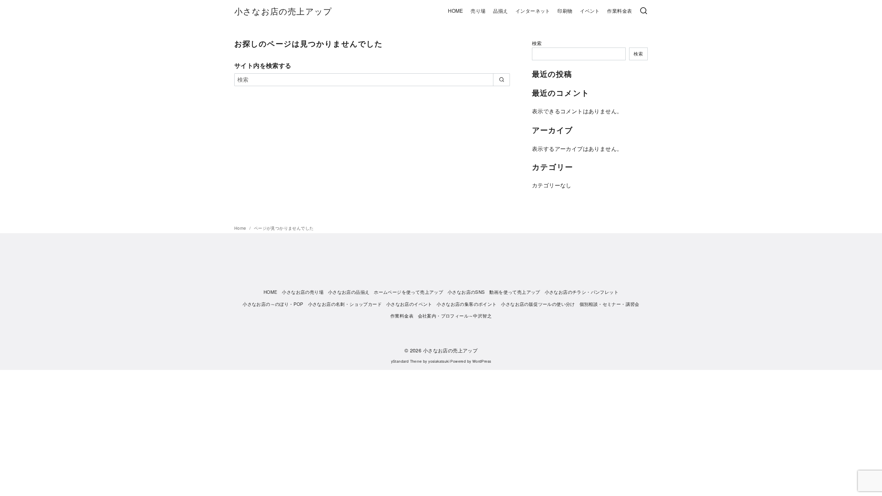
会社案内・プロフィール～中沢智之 (455, 315)
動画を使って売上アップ (514, 292)
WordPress (481, 361)
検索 (537, 42)
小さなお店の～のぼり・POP (273, 304)
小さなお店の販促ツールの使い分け (538, 304)
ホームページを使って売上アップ (408, 292)
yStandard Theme (406, 361)
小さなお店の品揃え (349, 292)
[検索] (643, 11)
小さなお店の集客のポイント (466, 304)
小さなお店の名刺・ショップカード (345, 304)
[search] (501, 79)
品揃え (500, 10)
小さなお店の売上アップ (283, 11)
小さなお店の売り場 (303, 292)
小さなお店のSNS (466, 292)
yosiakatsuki (438, 361)
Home (240, 228)
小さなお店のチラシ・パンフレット (581, 292)
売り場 (478, 10)
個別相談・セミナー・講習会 (609, 304)
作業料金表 (619, 10)
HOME (455, 10)
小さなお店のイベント (409, 304)
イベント (590, 10)
